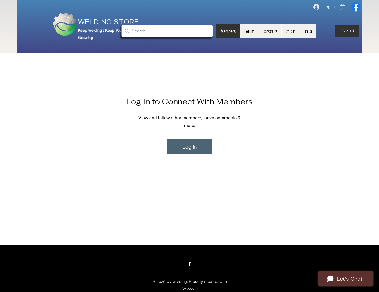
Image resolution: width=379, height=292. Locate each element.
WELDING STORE (110, 22)
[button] (342, 7)
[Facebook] (356, 7)
